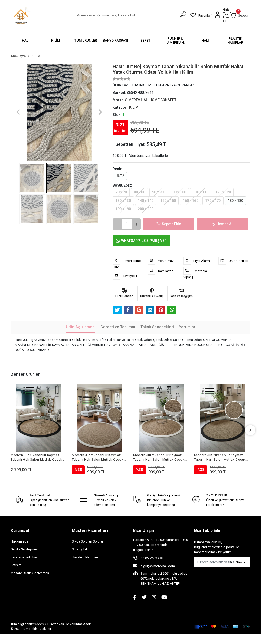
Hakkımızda (19, 541)
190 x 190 (123, 209)
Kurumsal (20, 530)
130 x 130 (123, 201)
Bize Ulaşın (143, 530)
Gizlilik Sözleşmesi (24, 549)
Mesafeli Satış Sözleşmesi (30, 573)
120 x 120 (223, 192)
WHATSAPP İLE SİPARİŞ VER (144, 241)
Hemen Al (224, 224)
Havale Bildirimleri (85, 557)
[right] (250, 430)
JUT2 (119, 176)
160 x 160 (190, 201)
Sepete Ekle (171, 224)
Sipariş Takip (81, 549)
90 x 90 (158, 192)
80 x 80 (139, 192)
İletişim (16, 565)
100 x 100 (178, 192)
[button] (240, 15)
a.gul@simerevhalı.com (157, 566)
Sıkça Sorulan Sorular (87, 541)
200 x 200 (145, 209)
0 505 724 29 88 (151, 558)
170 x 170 (213, 201)
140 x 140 (145, 201)
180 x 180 (235, 201)
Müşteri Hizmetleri (90, 530)
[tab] (80, 327)
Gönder (241, 562)
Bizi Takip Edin (207, 530)
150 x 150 (168, 201)
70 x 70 (121, 192)
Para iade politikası (24, 557)
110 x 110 (200, 192)
